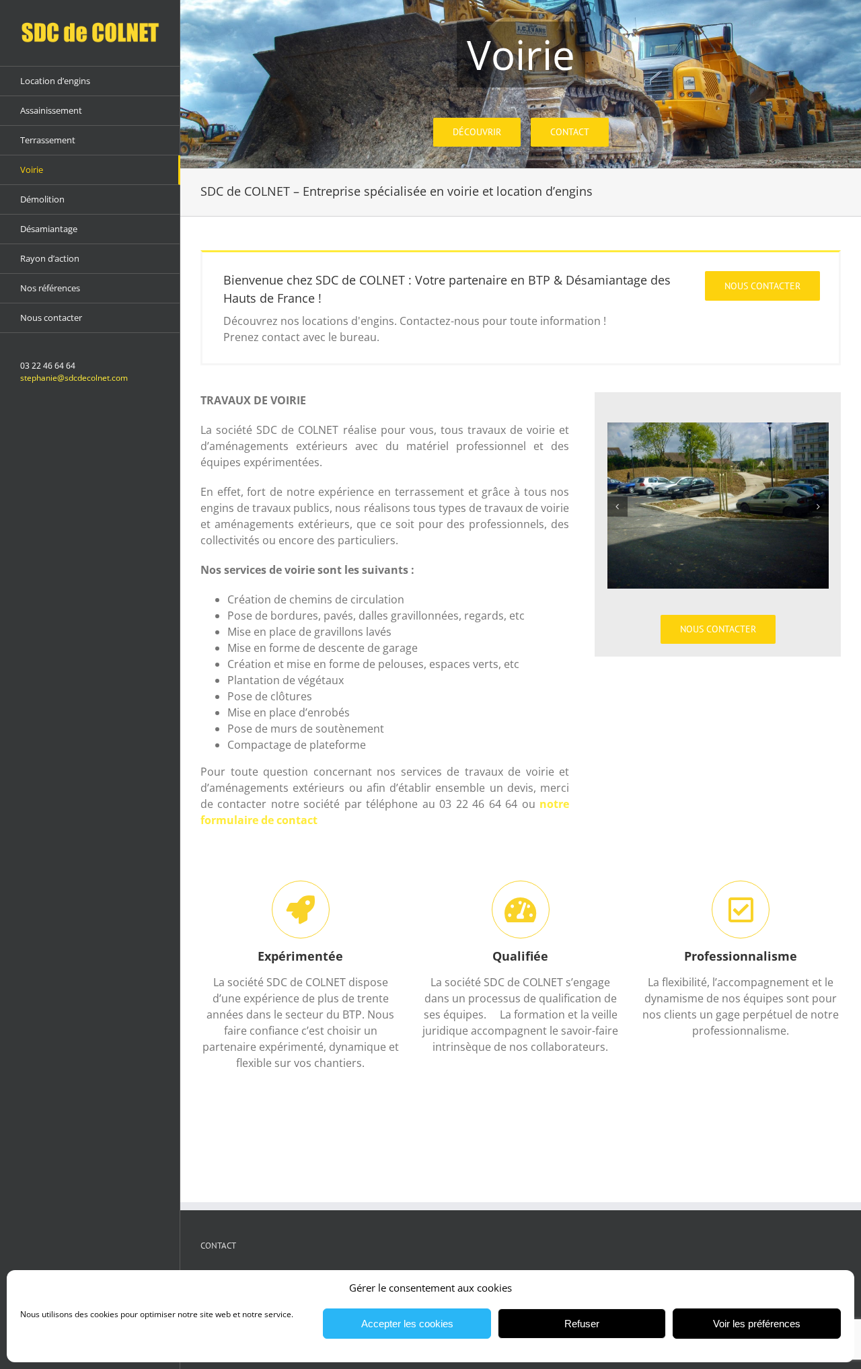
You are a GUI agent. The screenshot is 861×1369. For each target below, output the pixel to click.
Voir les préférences (756, 1323)
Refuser (581, 1323)
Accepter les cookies (407, 1323)
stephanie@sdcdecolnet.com (74, 377)
